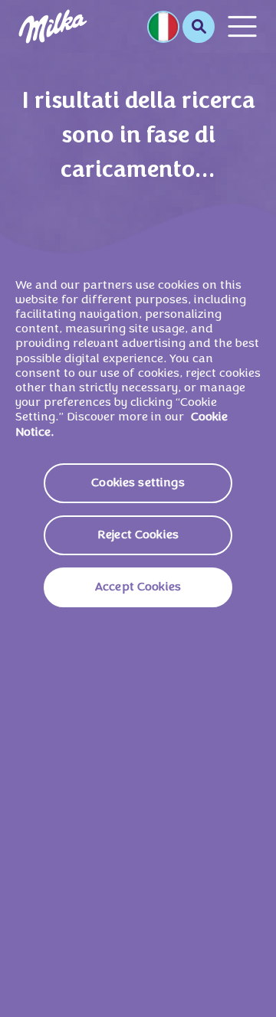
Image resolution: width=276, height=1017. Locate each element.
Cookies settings (138, 483)
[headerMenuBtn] (242, 26)
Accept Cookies (138, 587)
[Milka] (52, 26)
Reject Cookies (138, 535)
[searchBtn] (198, 27)
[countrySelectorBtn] (163, 27)
